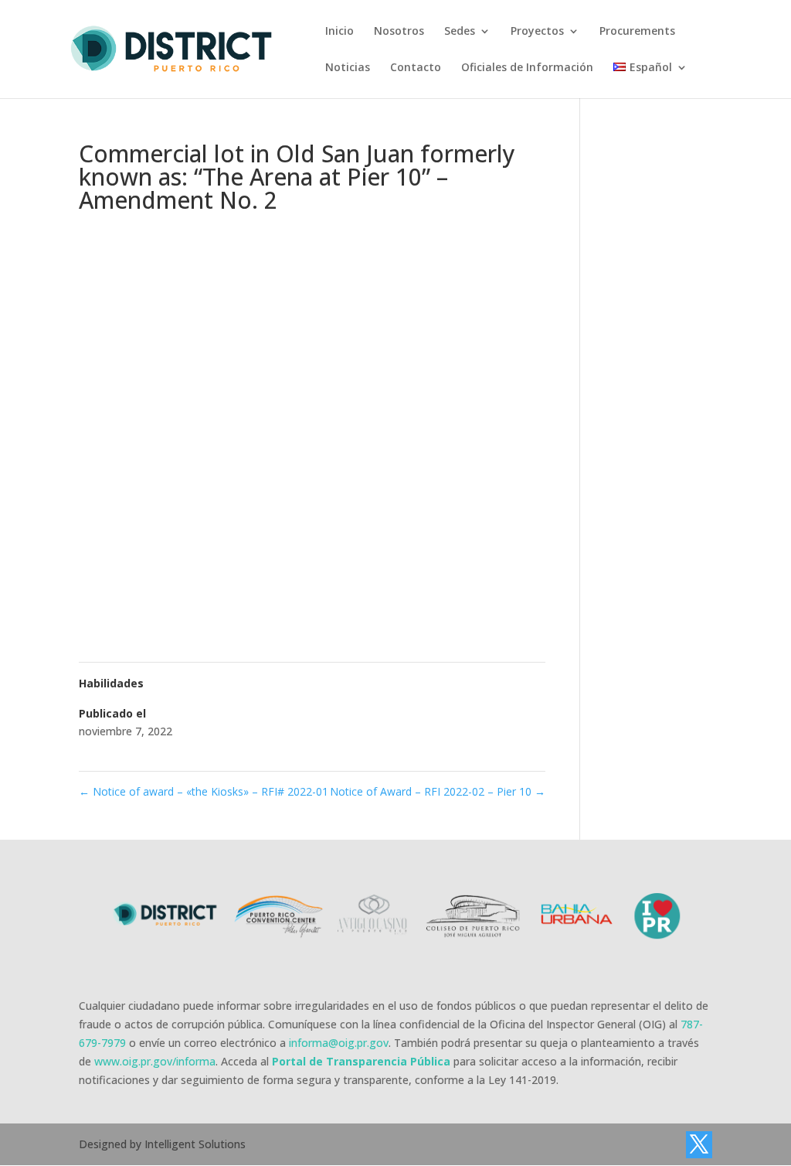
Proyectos (537, 32)
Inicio (339, 32)
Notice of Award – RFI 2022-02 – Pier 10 (437, 791)
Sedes (459, 32)
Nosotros (399, 32)
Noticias (347, 68)
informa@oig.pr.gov (339, 1042)
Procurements (637, 32)
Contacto (415, 68)
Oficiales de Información (527, 68)
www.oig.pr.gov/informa (155, 1061)
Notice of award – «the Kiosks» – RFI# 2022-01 (203, 791)
